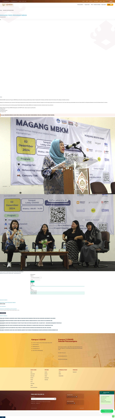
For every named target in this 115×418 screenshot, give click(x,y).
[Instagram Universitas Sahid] (70, 397)
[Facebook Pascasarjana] (68, 403)
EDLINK (87, 1)
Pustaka (32, 379)
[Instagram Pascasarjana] (70, 403)
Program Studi (87, 4)
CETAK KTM (90, 1)
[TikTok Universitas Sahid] (72, 397)
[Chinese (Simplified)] (108, 1)
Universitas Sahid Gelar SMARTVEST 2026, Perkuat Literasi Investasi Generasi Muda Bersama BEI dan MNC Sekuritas (25, 327)
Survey (32, 381)
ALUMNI (101, 1)
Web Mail (32, 377)
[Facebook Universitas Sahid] (68, 397)
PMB (92, 4)
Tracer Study (32, 383)
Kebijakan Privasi (33, 403)
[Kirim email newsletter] (55, 399)
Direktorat (46, 373)
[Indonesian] (110, 1)
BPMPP (60, 373)
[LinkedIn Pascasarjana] (72, 403)
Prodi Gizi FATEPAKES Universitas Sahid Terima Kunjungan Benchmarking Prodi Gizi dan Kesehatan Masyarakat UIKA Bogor (27, 318)
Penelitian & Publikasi (97, 4)
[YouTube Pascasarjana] (74, 403)
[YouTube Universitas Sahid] (76, 397)
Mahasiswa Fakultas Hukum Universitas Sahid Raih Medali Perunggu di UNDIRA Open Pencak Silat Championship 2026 (26, 325)
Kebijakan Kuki (38, 403)
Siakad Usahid (33, 373)
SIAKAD (83, 1)
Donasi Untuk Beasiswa (34, 387)
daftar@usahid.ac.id (6, 1)
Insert (3, 417)
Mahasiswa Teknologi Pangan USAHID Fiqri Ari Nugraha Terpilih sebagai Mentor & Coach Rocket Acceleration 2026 (26, 320)
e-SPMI (32, 385)
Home (1, 10)
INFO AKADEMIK (96, 1)
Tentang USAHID (80, 4)
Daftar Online (32, 375)
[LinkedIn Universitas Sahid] (74, 397)
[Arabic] (107, 1)
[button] (0, 304)
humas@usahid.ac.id (14, 1)
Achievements (47, 377)
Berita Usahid (103, 4)
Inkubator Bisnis (61, 375)
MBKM (104, 1)
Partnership (46, 379)
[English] (109, 1)
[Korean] (111, 1)
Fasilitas (46, 375)
